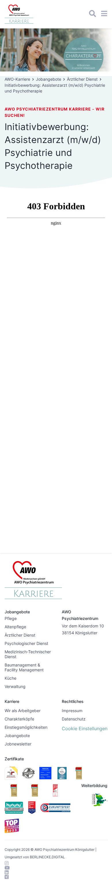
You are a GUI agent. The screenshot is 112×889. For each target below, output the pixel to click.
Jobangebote (48, 79)
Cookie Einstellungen (84, 728)
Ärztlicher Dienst (82, 79)
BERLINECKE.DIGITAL (47, 857)
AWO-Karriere (17, 79)
